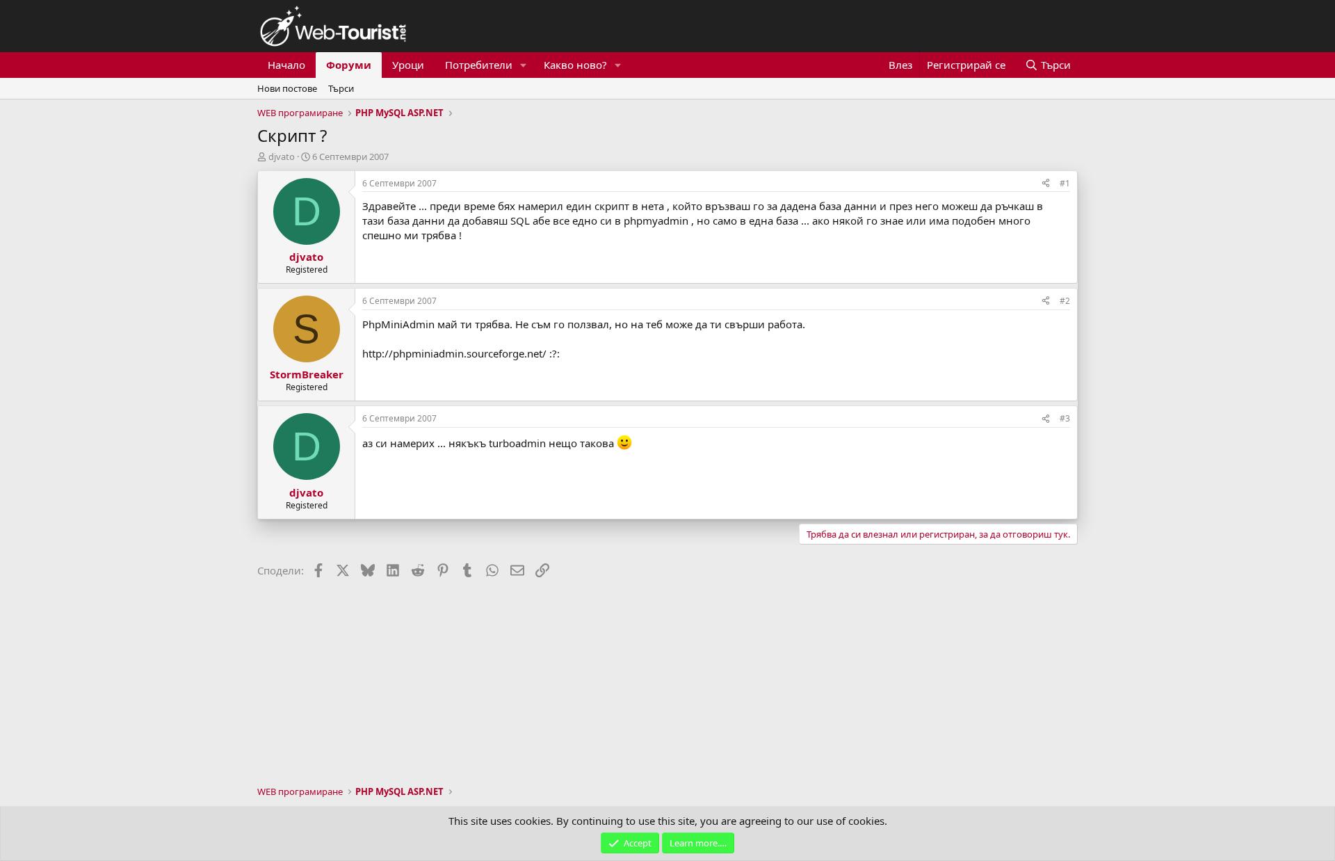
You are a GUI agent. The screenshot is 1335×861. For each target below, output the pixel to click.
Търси (341, 88)
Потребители (478, 65)
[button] (523, 65)
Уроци (408, 65)
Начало (286, 65)
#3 (1065, 418)
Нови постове (287, 88)
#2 (1065, 301)
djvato (281, 156)
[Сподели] (1046, 184)
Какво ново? (575, 65)
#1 (1065, 183)
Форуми (348, 65)
